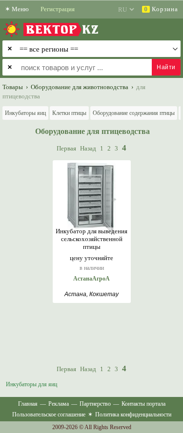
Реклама (58, 403)
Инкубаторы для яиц (31, 384)
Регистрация (58, 9)
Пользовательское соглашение (48, 414)
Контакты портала (143, 403)
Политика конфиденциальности (133, 414)
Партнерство (95, 403)
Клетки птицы (69, 113)
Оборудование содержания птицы (134, 113)
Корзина (161, 9)
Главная (28, 403)
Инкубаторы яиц (25, 113)
